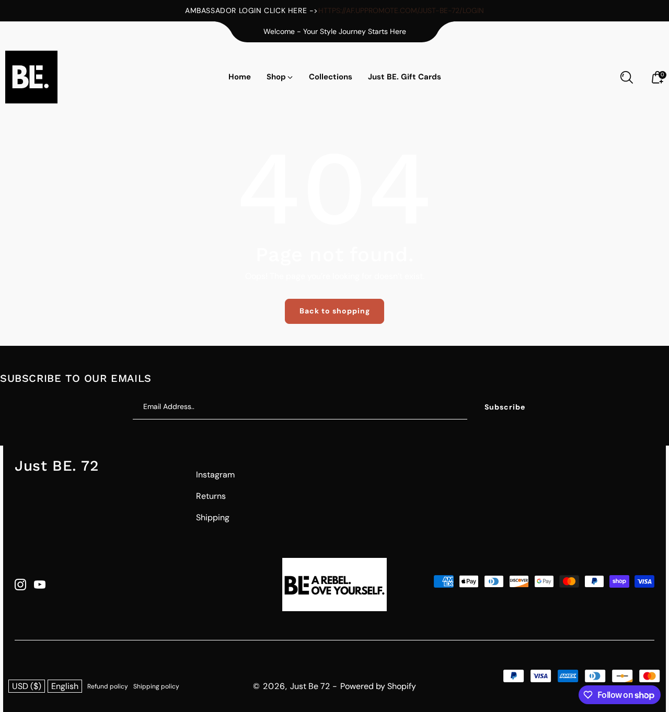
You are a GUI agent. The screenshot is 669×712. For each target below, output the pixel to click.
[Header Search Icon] (626, 77)
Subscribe (505, 407)
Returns (211, 496)
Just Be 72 (310, 686)
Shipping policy (156, 686)
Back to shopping (334, 311)
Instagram (215, 474)
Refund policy (107, 686)
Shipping (212, 517)
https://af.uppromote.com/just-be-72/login (401, 10)
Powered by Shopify (378, 686)
